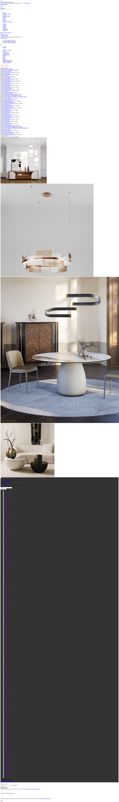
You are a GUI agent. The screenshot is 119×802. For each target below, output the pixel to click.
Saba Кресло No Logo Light (10, 134)
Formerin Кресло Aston (9, 72)
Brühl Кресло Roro (9, 92)
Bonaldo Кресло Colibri (9, 116)
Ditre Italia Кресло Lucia (10, 125)
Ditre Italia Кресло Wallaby (13, 70)
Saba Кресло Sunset (9, 110)
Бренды (4, 23)
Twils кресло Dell (11, 76)
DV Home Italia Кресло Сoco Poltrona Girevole (17, 96)
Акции (1, 2)
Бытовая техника (6, 16)
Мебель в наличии (7, 62)
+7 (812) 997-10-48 (7, 482)
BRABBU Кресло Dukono (10, 107)
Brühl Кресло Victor (9, 114)
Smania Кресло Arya (9, 123)
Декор (4, 19)
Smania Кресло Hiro (9, 74)
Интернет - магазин (7, 13)
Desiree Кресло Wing (9, 85)
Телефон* (2, 786)
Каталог (4, 12)
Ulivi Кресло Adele (9, 121)
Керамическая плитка (7, 61)
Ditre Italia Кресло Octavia (10, 101)
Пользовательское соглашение (9, 41)
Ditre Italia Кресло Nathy (10, 81)
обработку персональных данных (33, 789)
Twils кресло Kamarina (12, 98)
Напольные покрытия (7, 21)
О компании (6, 2)
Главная (4, 46)
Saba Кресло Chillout (9, 78)
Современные (6, 52)
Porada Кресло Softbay (9, 132)
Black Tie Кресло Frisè (9, 112)
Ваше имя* (14, 785)
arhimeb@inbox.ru (6, 483)
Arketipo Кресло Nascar (10, 105)
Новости (5, 28)
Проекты (5, 26)
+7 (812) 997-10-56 (7, 481)
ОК (1, 800)
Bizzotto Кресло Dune (9, 87)
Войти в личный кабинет (5, 32)
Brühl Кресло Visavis (9, 83)
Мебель (4, 17)
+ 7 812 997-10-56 (26, 3)
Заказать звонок (3, 4)
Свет (4, 18)
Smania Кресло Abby (9, 130)
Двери (4, 20)
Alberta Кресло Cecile (9, 119)
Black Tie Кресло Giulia (10, 90)
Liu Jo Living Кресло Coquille (11, 94)
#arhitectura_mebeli (15, 136)
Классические (6, 53)
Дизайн (4, 24)
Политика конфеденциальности (9, 42)
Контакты (11, 2)
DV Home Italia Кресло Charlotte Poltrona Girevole (18, 127)
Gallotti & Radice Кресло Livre (11, 103)
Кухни (4, 15)
